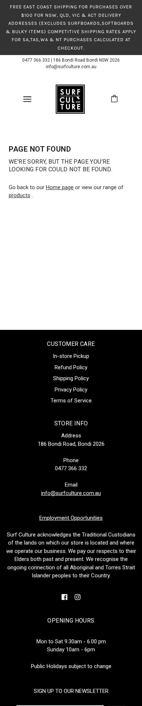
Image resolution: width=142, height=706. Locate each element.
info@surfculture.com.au (71, 66)
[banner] (70, 98)
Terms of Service (71, 400)
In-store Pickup (71, 356)
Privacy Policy (71, 389)
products (19, 195)
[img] (64, 597)
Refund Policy (71, 367)
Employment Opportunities (71, 518)
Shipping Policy (71, 378)
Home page (60, 187)
